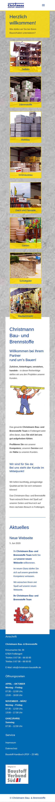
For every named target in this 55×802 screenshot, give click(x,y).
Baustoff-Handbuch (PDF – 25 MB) (21, 754)
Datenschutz (11, 748)
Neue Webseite (21, 538)
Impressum (10, 743)
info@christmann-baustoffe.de (27, 667)
